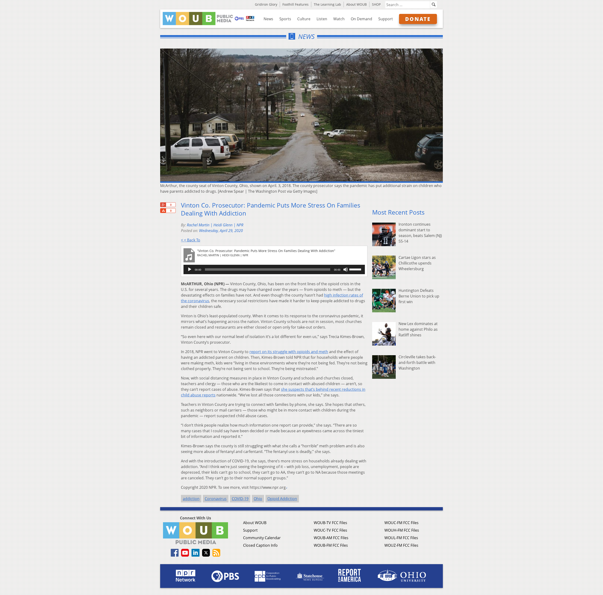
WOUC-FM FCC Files (401, 522)
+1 (163, 204)
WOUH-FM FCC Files (401, 530)
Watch (339, 18)
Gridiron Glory (266, 4)
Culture (303, 18)
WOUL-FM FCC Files (401, 537)
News (268, 18)
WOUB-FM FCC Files (331, 545)
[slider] (356, 269)
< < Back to (190, 240)
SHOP (376, 4)
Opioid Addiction (282, 498)
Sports (285, 18)
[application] (274, 269)
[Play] (189, 269)
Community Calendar (262, 537)
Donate (418, 18)
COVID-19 (240, 498)
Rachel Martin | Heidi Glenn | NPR (215, 225)
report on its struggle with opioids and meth (288, 351)
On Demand (361, 18)
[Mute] (345, 269)
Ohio (258, 498)
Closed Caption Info (260, 545)
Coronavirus (216, 498)
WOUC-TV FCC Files (330, 530)
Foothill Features (295, 4)
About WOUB (356, 4)
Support (385, 18)
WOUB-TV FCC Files (330, 522)
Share (163, 210)
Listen (322, 18)
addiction (191, 498)
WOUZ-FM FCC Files (401, 545)
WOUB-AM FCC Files (331, 537)
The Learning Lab (327, 4)
